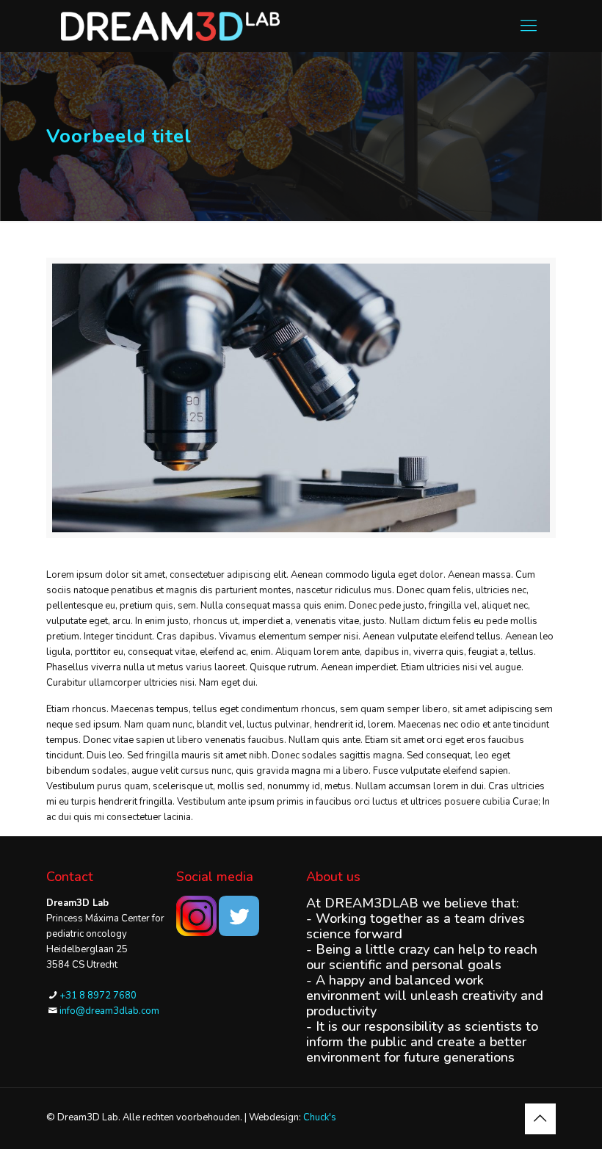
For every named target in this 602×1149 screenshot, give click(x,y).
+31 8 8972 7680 (98, 995)
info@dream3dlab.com (109, 1011)
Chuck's (319, 1117)
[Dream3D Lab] (170, 25)
